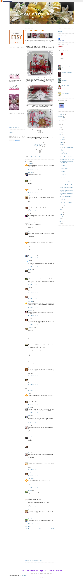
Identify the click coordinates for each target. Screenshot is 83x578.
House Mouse (60, 116)
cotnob (29, 378)
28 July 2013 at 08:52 (33, 251)
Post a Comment (28, 526)
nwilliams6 (30, 490)
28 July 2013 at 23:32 (33, 475)
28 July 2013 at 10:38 (33, 315)
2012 (60, 218)
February (61, 214)
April (61, 211)
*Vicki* (29, 407)
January (61, 216)
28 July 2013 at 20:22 (33, 433)
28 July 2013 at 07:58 (33, 185)
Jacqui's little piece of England (33, 206)
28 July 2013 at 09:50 (33, 292)
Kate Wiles (59, 36)
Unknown (30, 163)
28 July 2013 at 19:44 (33, 422)
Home (11, 26)
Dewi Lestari (30, 478)
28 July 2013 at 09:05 (33, 266)
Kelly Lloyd (30, 436)
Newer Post (27, 528)
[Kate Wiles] (59, 39)
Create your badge (61, 40)
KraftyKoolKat (30, 327)
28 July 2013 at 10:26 (33, 307)
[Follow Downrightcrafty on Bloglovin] (14, 140)
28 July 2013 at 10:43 (33, 324)
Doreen (29, 253)
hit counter (60, 31)
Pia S (29, 452)
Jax (28, 318)
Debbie (29, 367)
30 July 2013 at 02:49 (33, 495)
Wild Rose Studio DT (61, 119)
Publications (37, 26)
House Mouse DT (61, 117)
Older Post (52, 528)
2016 (60, 131)
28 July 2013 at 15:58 (33, 375)
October (61, 140)
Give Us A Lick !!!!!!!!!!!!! (64, 201)
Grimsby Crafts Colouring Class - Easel (66, 155)
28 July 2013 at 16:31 (33, 384)
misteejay (30, 195)
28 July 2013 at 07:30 (33, 169)
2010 (60, 221)
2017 (60, 129)
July (61, 145)
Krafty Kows (30, 172)
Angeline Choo (31, 498)
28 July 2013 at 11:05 (33, 357)
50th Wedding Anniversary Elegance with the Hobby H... (66, 162)
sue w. (29, 399)
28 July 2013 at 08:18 (33, 219)
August (61, 144)
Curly (29, 231)
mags (29, 425)
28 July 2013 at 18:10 (33, 397)
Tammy (29, 472)
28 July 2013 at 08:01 (33, 192)
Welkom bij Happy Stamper (33, 178)
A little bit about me (17, 26)
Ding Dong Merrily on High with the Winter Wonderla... (66, 157)
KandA (29, 387)
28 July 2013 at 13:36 (33, 364)
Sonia (29, 509)
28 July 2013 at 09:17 (33, 284)
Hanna (29, 342)
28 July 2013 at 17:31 (33, 390)
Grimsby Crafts (32, 157)
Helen (29, 287)
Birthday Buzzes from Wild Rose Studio (67, 159)
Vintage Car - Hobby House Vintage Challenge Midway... (66, 168)
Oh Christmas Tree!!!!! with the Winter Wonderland (66, 92)
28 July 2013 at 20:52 (33, 442)
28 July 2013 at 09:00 (33, 257)
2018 (60, 127)
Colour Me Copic (37, 146)
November (62, 139)
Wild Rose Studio (62, 102)
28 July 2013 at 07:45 (33, 176)
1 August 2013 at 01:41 (33, 515)
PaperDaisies (30, 301)
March (61, 212)
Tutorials (42, 26)
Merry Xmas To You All (65, 85)
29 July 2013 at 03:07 (33, 487)
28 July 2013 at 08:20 (33, 237)
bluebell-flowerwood (31, 277)
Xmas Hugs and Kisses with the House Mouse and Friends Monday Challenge (66, 74)
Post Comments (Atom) (34, 530)
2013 (60, 136)
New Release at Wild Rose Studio (66, 196)
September (62, 142)
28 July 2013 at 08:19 (33, 228)
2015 (60, 132)
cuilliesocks (30, 310)
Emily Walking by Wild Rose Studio (66, 147)
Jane (29, 260)
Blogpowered (23, 575)
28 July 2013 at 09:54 (33, 298)
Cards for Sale (48, 26)
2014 (60, 134)
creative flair (60, 120)
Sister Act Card (37, 145)
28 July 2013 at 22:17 (33, 469)
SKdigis (29, 514)
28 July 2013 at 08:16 (33, 210)
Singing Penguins (67, 103)
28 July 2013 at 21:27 (33, 458)
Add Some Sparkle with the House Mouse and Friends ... (66, 182)
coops (29, 461)
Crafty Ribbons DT (61, 114)
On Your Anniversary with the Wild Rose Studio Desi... (66, 203)
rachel (29, 295)
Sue (29, 213)
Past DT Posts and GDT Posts (28, 26)
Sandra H (29, 269)
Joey (29, 393)
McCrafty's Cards (31, 445)
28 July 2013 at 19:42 (33, 412)
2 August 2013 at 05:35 (33, 523)
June (61, 207)
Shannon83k (30, 518)
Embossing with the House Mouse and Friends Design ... (66, 152)
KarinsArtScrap (31, 222)
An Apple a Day (62, 205)
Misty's (29, 415)
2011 (60, 219)
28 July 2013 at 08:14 (33, 203)
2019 (60, 126)
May (61, 209)
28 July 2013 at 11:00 (33, 340)
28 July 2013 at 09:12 (33, 274)
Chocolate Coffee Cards (38, 144)
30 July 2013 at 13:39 (33, 506)
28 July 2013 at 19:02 (33, 404)
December (62, 137)
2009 (60, 223)
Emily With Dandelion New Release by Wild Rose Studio (67, 179)
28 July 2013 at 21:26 (33, 449)
